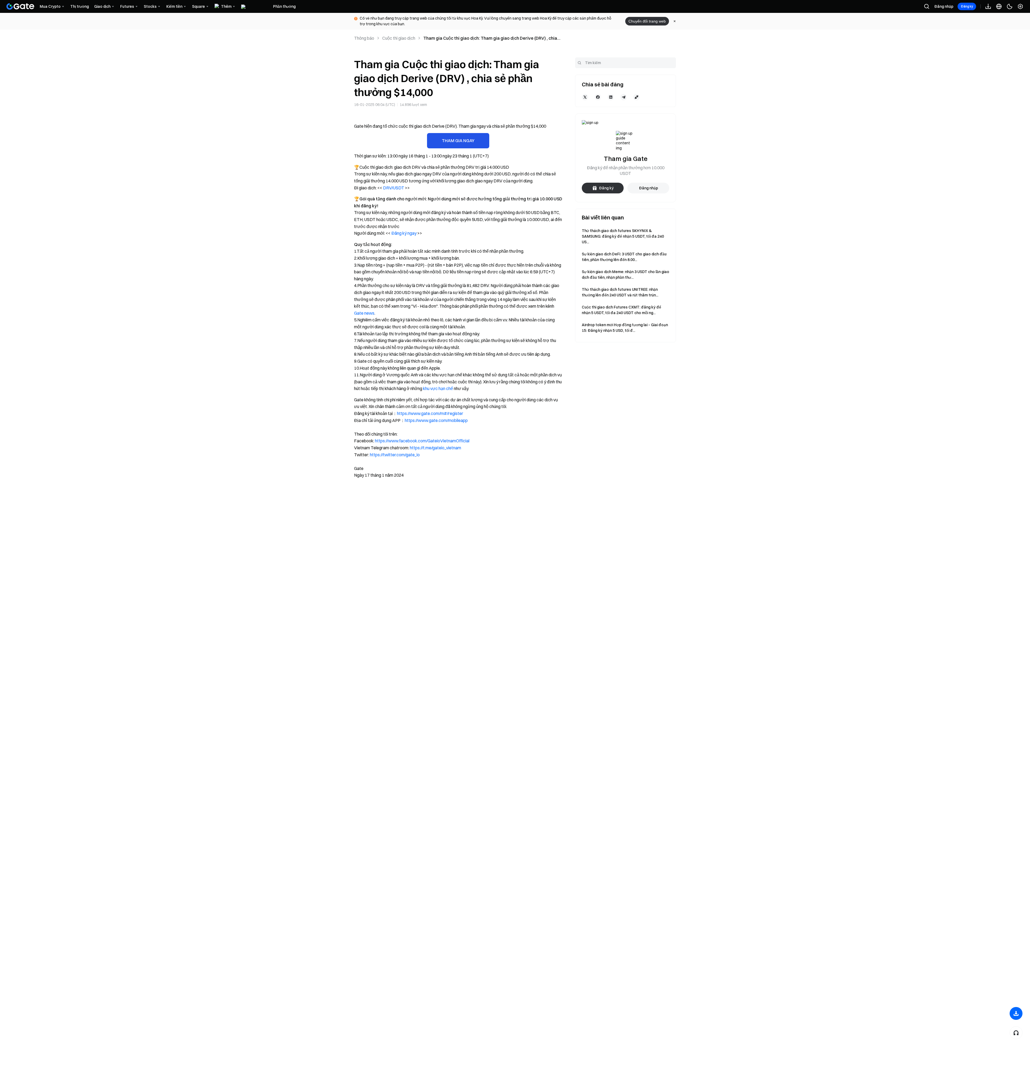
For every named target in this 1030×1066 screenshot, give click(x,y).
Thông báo (364, 38)
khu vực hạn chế (438, 388)
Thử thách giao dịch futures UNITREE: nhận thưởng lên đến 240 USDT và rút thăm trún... (620, 292)
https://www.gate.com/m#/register (430, 413)
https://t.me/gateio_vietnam (435, 447)
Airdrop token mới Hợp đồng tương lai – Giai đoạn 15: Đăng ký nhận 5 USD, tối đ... (625, 327)
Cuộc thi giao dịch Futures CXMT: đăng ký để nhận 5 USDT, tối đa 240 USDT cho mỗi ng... (621, 310)
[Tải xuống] (1016, 1013)
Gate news (364, 313)
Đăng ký (967, 6)
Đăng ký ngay (404, 233)
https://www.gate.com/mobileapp (436, 420)
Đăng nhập (943, 6)
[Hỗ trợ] (1016, 1032)
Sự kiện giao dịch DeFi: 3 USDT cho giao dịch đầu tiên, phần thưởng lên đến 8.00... (624, 257)
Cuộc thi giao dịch (398, 38)
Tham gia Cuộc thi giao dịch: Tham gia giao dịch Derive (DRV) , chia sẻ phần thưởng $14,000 (490, 38)
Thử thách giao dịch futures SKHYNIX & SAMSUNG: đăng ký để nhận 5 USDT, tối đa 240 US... (623, 236)
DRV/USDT (393, 187)
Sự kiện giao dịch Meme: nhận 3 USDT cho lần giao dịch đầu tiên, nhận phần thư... (625, 274)
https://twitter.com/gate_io (395, 454)
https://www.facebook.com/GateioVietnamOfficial (422, 440)
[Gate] (20, 6)
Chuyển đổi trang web (647, 21)
